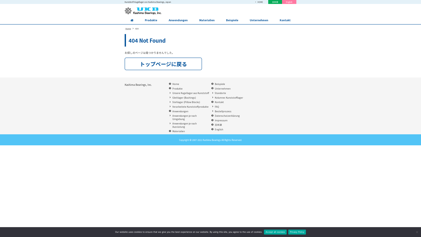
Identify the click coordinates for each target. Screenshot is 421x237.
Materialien (207, 20)
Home (175, 84)
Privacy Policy (297, 232)
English (289, 1)
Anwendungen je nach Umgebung (184, 117)
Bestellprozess (223, 111)
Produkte (151, 20)
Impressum (221, 120)
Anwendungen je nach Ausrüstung (184, 125)
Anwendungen (178, 20)
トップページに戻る (163, 64)
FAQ (217, 106)
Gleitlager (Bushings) (184, 97)
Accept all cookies (275, 232)
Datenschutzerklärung (227, 115)
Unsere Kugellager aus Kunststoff (190, 93)
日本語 (275, 1)
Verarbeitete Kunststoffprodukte (190, 106)
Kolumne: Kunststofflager (229, 97)
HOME (260, 1)
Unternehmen (259, 20)
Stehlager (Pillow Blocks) (186, 102)
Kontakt (285, 20)
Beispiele (232, 20)
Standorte (220, 93)
